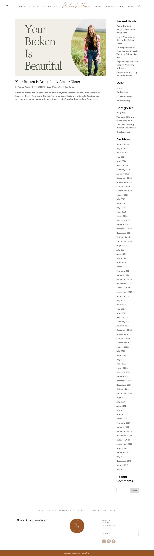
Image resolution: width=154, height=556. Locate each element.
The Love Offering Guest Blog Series (58, 87)
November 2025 (124, 182)
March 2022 (122, 368)
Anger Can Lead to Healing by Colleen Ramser (125, 40)
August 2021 (122, 397)
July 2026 (120, 148)
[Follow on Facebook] (104, 541)
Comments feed (124, 96)
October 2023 (123, 287)
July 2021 (120, 401)
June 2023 (121, 304)
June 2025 (121, 203)
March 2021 (121, 418)
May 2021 (120, 410)
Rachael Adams (24, 87)
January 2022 (122, 376)
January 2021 (122, 427)
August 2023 (122, 296)
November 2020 (124, 435)
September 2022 (124, 342)
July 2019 (120, 456)
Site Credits (109, 526)
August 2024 (122, 245)
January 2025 (122, 224)
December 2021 (123, 380)
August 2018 (122, 465)
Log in (119, 87)
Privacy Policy (106, 521)
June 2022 (121, 355)
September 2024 (124, 241)
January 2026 (122, 173)
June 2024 (121, 254)
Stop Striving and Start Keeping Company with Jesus (127, 65)
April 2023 (121, 313)
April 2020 (121, 448)
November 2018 (123, 461)
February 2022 (123, 372)
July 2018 (120, 469)
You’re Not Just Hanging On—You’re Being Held (125, 29)
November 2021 (123, 385)
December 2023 (124, 279)
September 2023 (124, 292)
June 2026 (121, 152)
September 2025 (124, 190)
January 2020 (122, 452)
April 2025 (121, 211)
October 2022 (123, 338)
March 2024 (122, 266)
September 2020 (124, 444)
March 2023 (122, 317)
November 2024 (124, 233)
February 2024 (123, 271)
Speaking (34, 6)
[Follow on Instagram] (109, 541)
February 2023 (123, 321)
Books (131, 6)
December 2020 (124, 431)
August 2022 (122, 347)
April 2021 (121, 414)
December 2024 (124, 228)
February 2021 (123, 423)
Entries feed (122, 92)
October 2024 (123, 237)
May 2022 (120, 359)
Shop (121, 6)
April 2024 (121, 262)
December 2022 (124, 330)
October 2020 (123, 439)
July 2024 (120, 249)
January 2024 (122, 275)
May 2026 (121, 157)
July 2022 (120, 351)
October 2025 (123, 186)
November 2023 (124, 283)
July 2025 (120, 199)
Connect (111, 6)
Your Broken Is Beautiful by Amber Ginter (47, 82)
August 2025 (122, 195)
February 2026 (123, 169)
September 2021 (124, 393)
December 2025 (124, 178)
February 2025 (123, 220)
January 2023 (122, 325)
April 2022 (121, 363)
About (22, 6)
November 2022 (124, 334)
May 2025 (120, 207)
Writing (47, 6)
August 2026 (122, 144)
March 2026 (122, 165)
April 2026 (121, 161)
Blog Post (120, 112)
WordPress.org (123, 100)
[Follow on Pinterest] (114, 541)
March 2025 (122, 216)
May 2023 (120, 309)
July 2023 (120, 300)
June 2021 (121, 406)
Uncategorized (123, 132)
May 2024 (121, 258)
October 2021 (122, 389)
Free (57, 6)
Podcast (98, 6)
